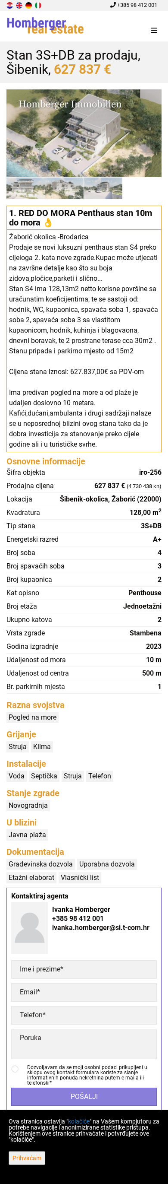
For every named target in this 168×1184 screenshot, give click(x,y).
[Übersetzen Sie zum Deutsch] (29, 5)
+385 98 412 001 (136, 5)
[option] (25, 188)
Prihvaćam (26, 1158)
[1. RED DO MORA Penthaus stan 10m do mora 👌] (84, 133)
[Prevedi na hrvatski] (10, 5)
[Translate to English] (20, 5)
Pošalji (84, 1096)
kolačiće (79, 1121)
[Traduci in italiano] (39, 5)
